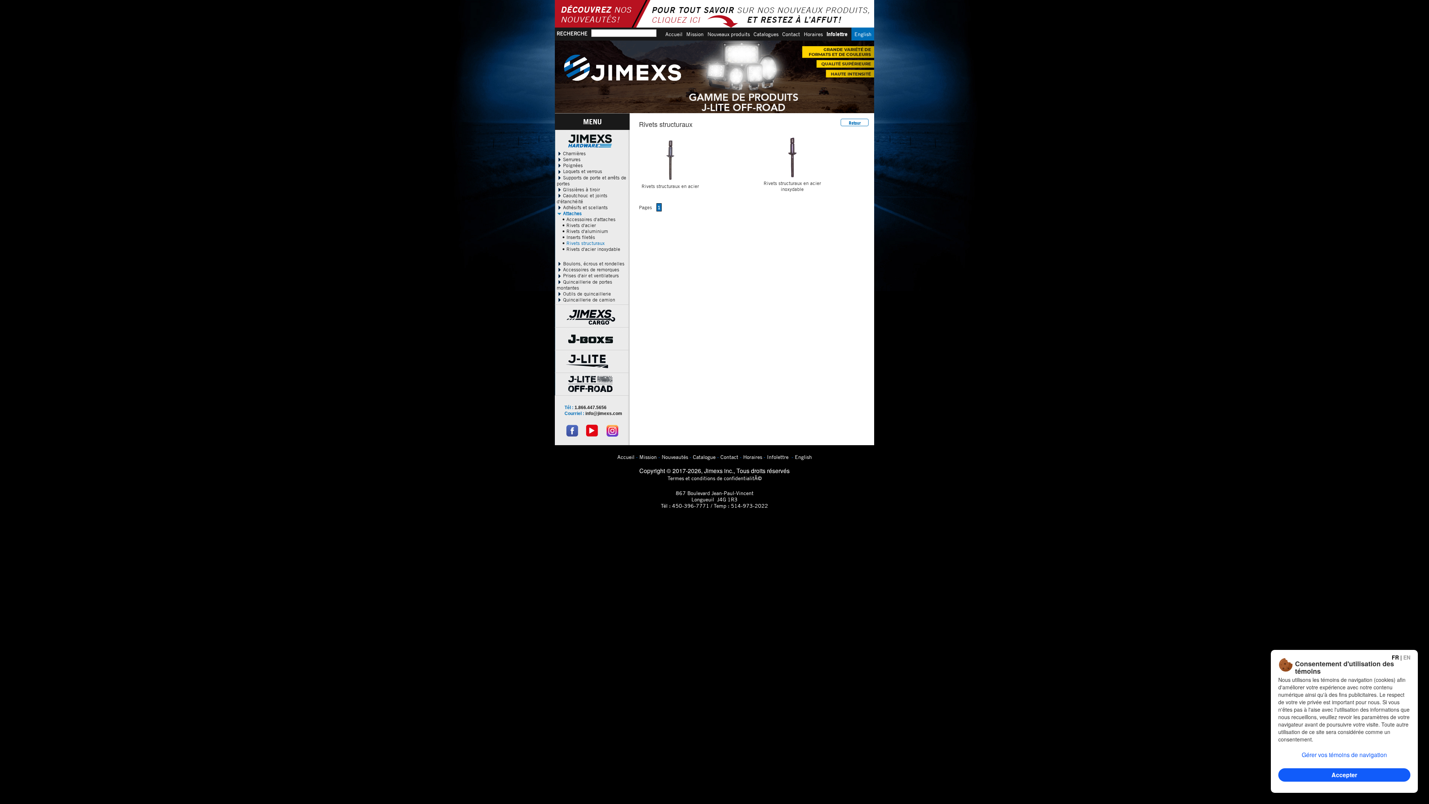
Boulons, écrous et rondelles (593, 264)
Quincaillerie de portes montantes (584, 285)
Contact (791, 34)
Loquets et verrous (582, 171)
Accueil (673, 34)
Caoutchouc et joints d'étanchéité (582, 198)
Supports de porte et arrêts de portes (591, 180)
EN (1406, 657)
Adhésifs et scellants (585, 207)
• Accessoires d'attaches (589, 219)
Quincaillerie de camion (588, 300)
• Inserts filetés (578, 237)
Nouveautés (675, 457)
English (863, 34)
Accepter (1344, 774)
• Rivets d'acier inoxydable (591, 249)
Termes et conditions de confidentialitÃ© (715, 478)
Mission (695, 34)
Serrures (571, 159)
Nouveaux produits (728, 34)
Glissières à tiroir (581, 189)
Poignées (572, 165)
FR (1395, 657)
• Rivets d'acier (579, 225)
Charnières (574, 153)
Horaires (813, 34)
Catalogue (704, 457)
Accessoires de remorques (590, 269)
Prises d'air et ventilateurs (590, 275)
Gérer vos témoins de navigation (1344, 754)
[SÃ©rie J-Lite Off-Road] (714, 77)
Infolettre (837, 34)
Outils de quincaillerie (586, 294)
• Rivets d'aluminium (585, 231)
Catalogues (766, 34)
